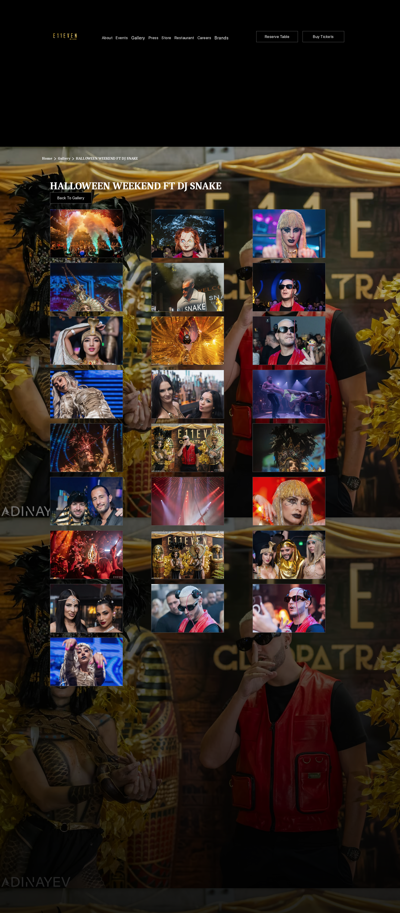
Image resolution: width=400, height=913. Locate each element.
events (122, 37)
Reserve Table (277, 36)
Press (154, 37)
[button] (138, 36)
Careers (204, 37)
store (166, 37)
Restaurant (184, 37)
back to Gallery (70, 198)
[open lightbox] (86, 233)
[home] (65, 36)
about (107, 37)
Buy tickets (323, 36)
